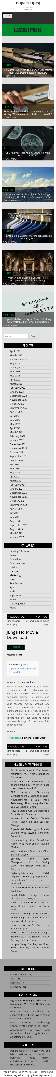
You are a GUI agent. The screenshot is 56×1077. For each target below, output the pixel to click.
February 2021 (17, 484)
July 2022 (14, 416)
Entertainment (18, 563)
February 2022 (17, 436)
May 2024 (15, 363)
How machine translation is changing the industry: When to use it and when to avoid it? (28, 113)
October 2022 (17, 403)
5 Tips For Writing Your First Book (29, 913)
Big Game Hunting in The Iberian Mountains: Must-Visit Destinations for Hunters (28, 71)
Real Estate (16, 583)
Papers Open (28, 3)
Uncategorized (18, 603)
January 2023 (17, 391)
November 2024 (18, 359)
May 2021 (15, 472)
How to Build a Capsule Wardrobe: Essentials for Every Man (28, 237)
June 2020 (15, 517)
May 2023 (15, 375)
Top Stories (16, 595)
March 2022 (16, 432)
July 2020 (14, 513)
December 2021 (18, 444)
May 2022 (15, 424)
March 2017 (16, 533)
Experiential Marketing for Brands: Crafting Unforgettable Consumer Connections (28, 321)
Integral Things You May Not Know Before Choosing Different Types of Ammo (30, 948)
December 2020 (18, 492)
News (13, 579)
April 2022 (15, 428)
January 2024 (17, 367)
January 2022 (17, 440)
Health (6, 148)
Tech (12, 591)
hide (24, 665)
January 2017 (17, 537)
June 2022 (15, 420)
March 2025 (16, 355)
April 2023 (15, 379)
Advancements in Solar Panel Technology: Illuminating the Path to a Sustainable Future (28, 196)
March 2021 (16, 480)
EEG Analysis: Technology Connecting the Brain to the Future (28, 154)
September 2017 (19, 525)
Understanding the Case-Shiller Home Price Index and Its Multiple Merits (30, 844)
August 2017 (16, 529)
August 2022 (16, 412)
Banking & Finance (20, 551)
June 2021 (15, 468)
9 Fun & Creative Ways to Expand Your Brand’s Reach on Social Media (30, 906)
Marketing (8, 190)
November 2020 (18, 496)
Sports (13, 587)
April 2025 (15, 351)
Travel (13, 599)
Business (14, 555)
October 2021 (17, 452)
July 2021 (14, 464)
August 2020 (16, 509)
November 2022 (18, 399)
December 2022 (18, 395)
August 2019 (16, 521)
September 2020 (19, 504)
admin (14, 76)
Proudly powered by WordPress (19, 1071)
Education (8, 107)
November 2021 (18, 448)
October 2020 (17, 500)
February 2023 (17, 387)
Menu (7, 16)
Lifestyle (7, 65)
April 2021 (15, 476)
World (13, 607)
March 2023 (16, 383)
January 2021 (17, 488)
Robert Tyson (16, 655)
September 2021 (19, 456)
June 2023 (15, 371)
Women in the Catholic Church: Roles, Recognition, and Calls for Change (28, 279)
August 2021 (16, 460)
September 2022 (19, 408)
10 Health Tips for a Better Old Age (29, 932)
